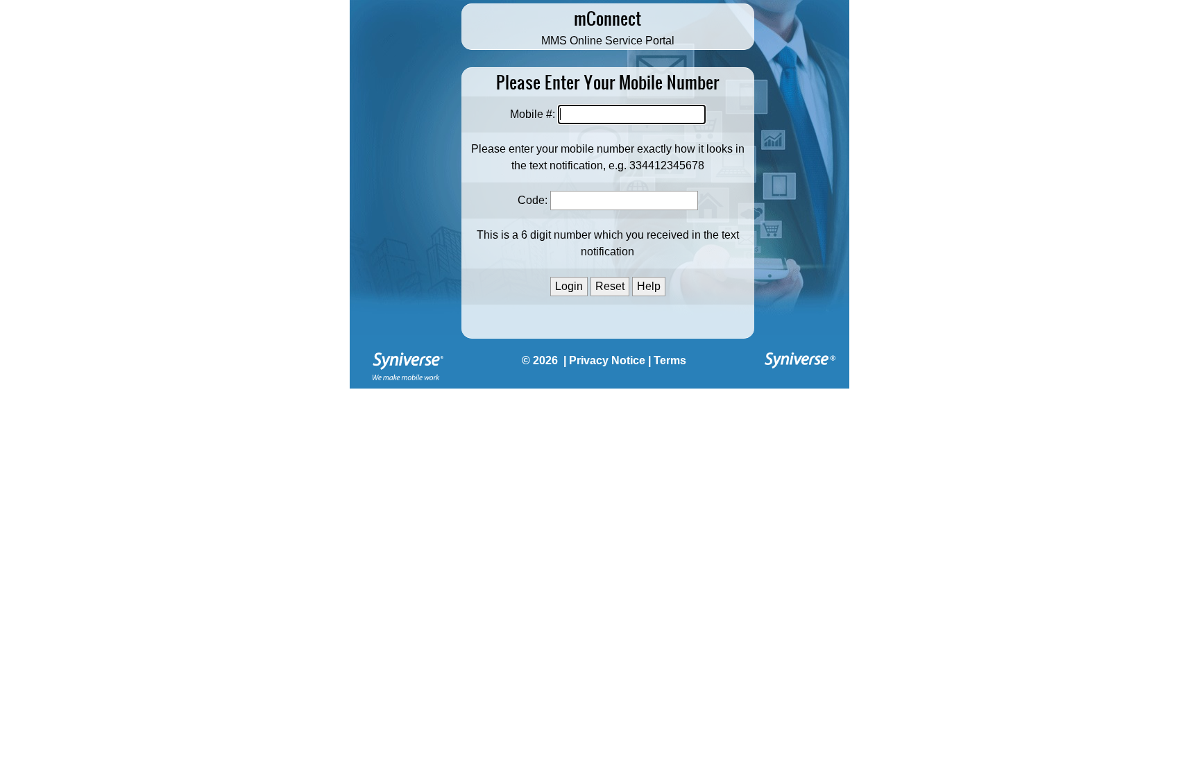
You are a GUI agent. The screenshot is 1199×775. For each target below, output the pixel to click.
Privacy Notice (607, 360)
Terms (670, 360)
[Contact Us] (408, 383)
